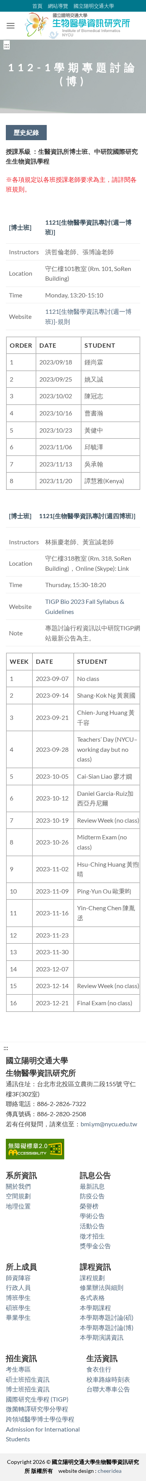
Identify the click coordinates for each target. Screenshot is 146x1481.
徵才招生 (92, 1236)
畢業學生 (18, 1317)
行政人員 (18, 1287)
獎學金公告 (95, 1245)
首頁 (37, 6)
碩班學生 (18, 1307)
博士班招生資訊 (27, 1389)
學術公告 (92, 1215)
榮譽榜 (89, 1206)
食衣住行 (98, 1369)
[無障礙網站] (35, 1148)
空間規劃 (18, 1196)
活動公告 (92, 1225)
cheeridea (109, 1470)
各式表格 (92, 1297)
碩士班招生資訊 (27, 1379)
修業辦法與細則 (101, 1287)
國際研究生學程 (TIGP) (37, 1399)
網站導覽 (58, 6)
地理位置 (18, 1206)
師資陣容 (18, 1277)
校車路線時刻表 (108, 1379)
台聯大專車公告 (108, 1389)
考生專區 (18, 1369)
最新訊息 (92, 1186)
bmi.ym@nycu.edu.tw (109, 1123)
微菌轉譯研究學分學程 (37, 1408)
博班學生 (18, 1297)
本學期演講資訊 (101, 1337)
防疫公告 (92, 1196)
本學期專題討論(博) (107, 1327)
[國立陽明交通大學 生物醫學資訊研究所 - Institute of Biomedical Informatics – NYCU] (77, 25)
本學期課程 (95, 1307)
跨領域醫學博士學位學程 (40, 1419)
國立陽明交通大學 (94, 6)
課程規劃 (92, 1277)
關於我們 (18, 1186)
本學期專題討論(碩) (107, 1317)
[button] (10, 25)
